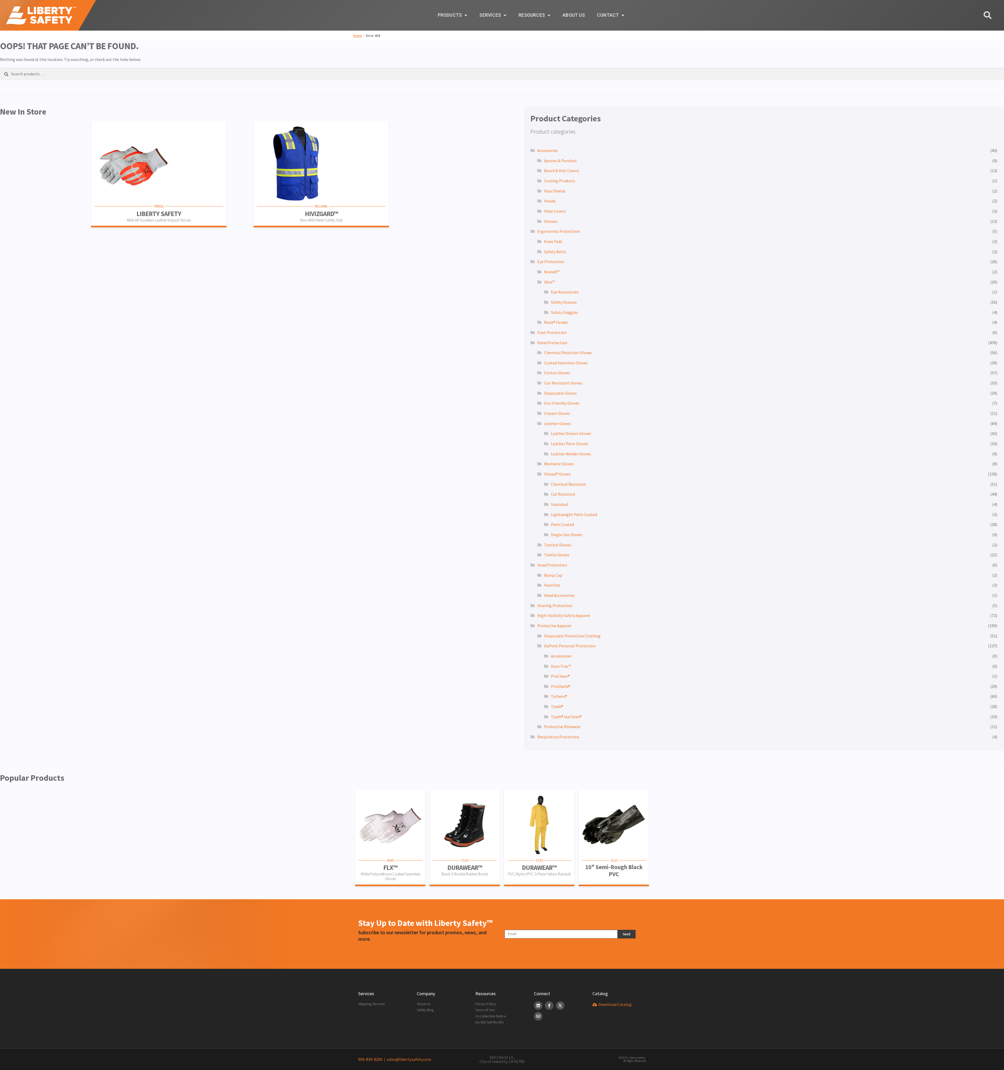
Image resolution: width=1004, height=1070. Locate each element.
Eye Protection (550, 261)
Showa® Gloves (557, 474)
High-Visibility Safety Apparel (563, 615)
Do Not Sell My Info (489, 1022)
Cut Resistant (563, 494)
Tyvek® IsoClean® (566, 716)
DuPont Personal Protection (570, 645)
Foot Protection (552, 332)
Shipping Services (371, 1003)
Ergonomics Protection (558, 231)
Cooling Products (559, 180)
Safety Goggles (564, 312)
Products (450, 15)
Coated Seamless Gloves (565, 362)
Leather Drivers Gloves (571, 433)
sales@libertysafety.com (408, 1059)
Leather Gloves (557, 423)
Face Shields (555, 191)
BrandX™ (552, 271)
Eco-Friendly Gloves (561, 403)
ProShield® (561, 686)
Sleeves (550, 221)
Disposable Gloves (560, 393)
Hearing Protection (554, 605)
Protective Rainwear (562, 726)
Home (357, 35)
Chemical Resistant (568, 484)
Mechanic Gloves (559, 463)
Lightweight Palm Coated (574, 514)
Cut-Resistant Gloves (563, 383)
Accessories (547, 150)
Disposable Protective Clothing (572, 635)
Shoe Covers (555, 211)
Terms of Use (485, 1009)
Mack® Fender (556, 322)
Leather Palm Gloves (569, 443)
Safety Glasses (564, 302)
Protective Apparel (554, 625)
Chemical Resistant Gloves (568, 352)
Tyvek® (557, 706)
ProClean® (560, 676)
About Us (573, 15)
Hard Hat (552, 585)
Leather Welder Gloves (571, 453)
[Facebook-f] (549, 1005)
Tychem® (559, 696)
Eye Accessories (565, 292)
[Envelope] (538, 1016)
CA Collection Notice (490, 1016)
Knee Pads (553, 241)
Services (490, 15)
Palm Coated (562, 524)
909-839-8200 (370, 1059)
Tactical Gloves (557, 544)
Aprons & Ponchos (560, 160)
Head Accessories (559, 595)
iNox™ (549, 282)
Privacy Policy (485, 1003)
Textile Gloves (556, 554)
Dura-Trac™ (561, 666)
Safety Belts (555, 251)
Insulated (559, 504)
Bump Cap (553, 575)
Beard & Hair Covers (561, 170)
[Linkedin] (538, 1005)
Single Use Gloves (566, 534)
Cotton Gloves (557, 372)
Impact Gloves (557, 413)
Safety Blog (425, 1009)
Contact (608, 15)
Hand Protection (552, 342)
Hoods (550, 200)
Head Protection (552, 565)
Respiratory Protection (558, 736)
